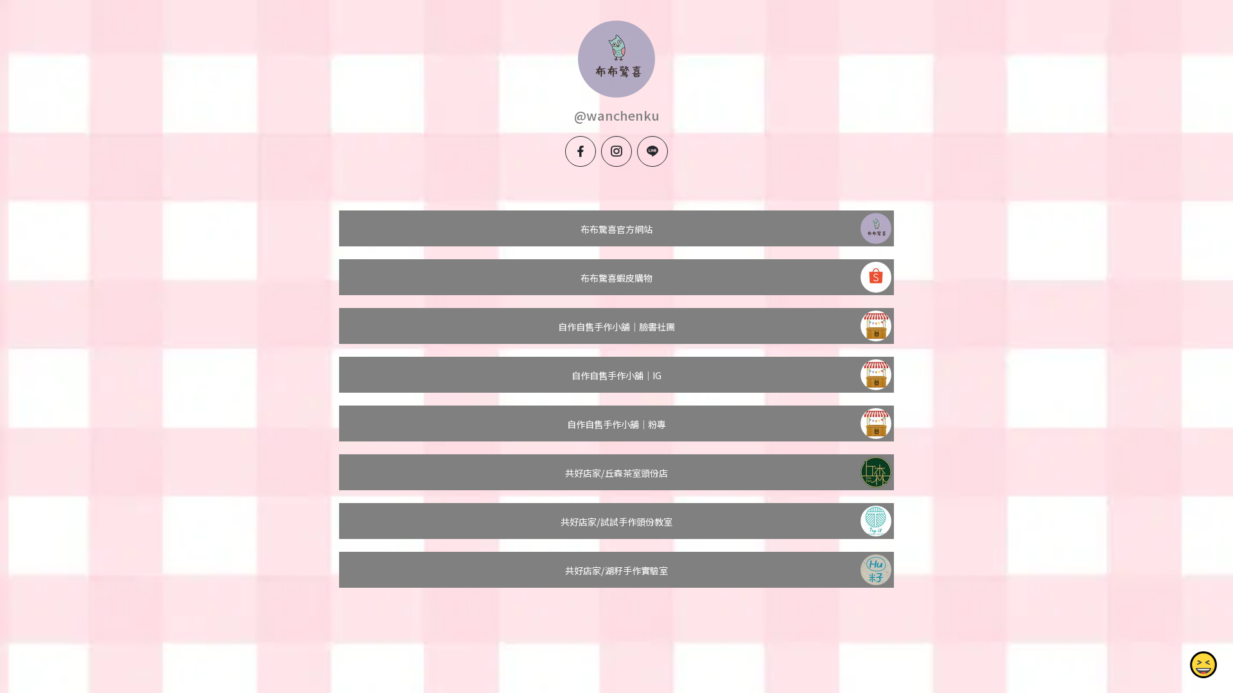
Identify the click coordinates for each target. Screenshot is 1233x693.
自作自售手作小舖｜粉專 (616, 424)
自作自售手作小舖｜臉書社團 (616, 326)
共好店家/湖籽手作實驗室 (616, 570)
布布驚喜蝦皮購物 (616, 277)
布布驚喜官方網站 (616, 229)
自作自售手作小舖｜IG (616, 375)
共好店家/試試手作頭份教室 (616, 521)
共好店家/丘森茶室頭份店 (616, 472)
